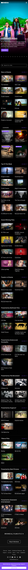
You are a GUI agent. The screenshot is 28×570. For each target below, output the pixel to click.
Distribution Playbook (17, 550)
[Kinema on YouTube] (12, 557)
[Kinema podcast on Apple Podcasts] (17, 557)
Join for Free (14, 567)
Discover (5, 550)
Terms (18, 552)
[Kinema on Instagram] (7, 557)
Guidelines (22, 552)
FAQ (24, 550)
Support (5, 552)
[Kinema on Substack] (14, 557)
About (14, 552)
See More (4, 50)
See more (24, 72)
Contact (9, 552)
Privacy (14, 554)
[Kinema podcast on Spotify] (20, 557)
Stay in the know (14, 541)
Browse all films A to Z (13, 534)
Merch (9, 550)
